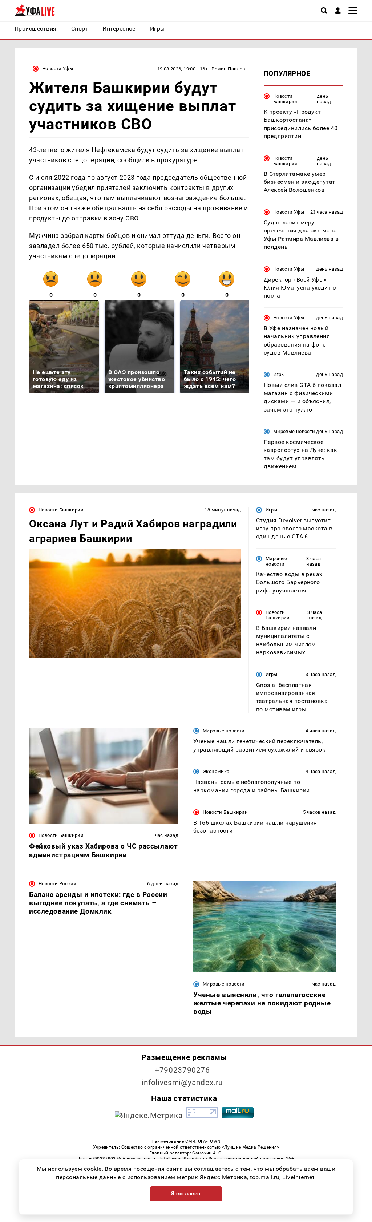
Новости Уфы (57, 68)
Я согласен (186, 1193)
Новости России (57, 883)
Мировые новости (294, 431)
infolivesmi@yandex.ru (182, 1082)
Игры (279, 374)
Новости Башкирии (285, 98)
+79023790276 (182, 1070)
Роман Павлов (228, 69)
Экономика (216, 771)
